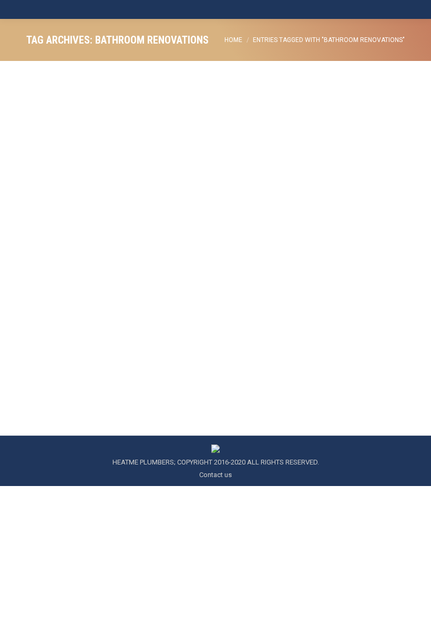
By (328, 306)
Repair (240, 306)
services (265, 306)
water (289, 306)
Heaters (84, 306)
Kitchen (147, 306)
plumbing (175, 306)
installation (115, 306)
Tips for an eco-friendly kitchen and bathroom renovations (173, 287)
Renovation (210, 306)
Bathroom (54, 306)
